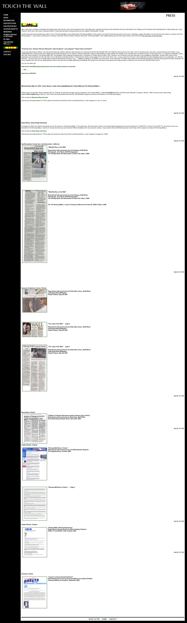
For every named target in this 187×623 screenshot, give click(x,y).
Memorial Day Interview (40, 97)
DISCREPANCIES (10, 26)
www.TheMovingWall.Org (30, 94)
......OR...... (24, 69)
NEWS (6, 18)
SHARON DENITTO (11, 29)
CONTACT (7, 52)
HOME (6, 15)
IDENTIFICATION (10, 23)
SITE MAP (7, 54)
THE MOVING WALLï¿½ (8, 43)
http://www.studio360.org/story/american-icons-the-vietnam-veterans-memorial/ (48, 66)
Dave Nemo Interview (39, 131)
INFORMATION (9, 20)
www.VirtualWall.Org (108, 92)
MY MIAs (7, 39)
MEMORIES (8, 32)
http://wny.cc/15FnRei (28, 73)
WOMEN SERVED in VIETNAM (10, 35)
